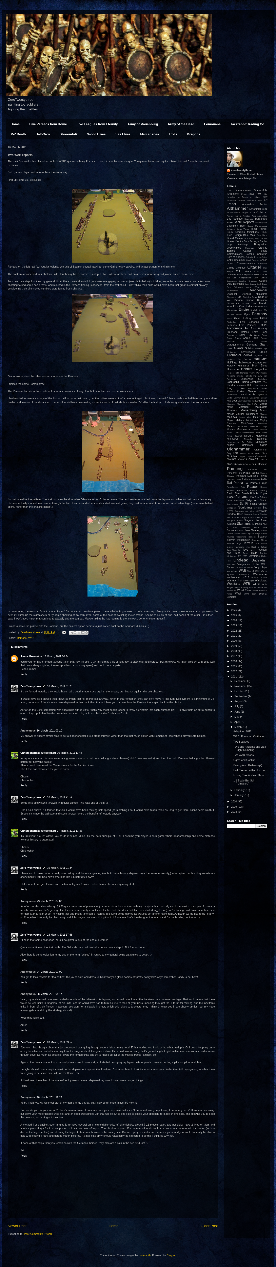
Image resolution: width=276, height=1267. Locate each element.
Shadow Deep (235, 514)
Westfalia (233, 583)
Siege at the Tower (255, 520)
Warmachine (234, 580)
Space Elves (240, 533)
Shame (251, 517)
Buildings (243, 244)
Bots (246, 241)
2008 (234, 811)
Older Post (209, 1226)
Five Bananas (249, 322)
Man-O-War (252, 404)
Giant (263, 344)
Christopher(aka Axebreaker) (38, 752)
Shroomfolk (69, 134)
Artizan (263, 212)
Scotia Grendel (258, 503)
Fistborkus (231, 322)
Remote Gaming (258, 490)
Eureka (239, 314)
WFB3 (256, 584)
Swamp (230, 543)
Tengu (238, 543)
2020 (234, 640)
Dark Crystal (250, 284)
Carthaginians (234, 254)
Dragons (193, 134)
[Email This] (71, 633)
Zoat (254, 594)
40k (259, 193)
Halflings (232, 362)
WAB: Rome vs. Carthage (248, 736)
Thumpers (239, 547)
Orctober (232, 456)
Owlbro (247, 464)
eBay (229, 306)
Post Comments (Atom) (38, 1233)
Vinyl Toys (260, 567)
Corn (256, 278)
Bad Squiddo (235, 218)
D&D (229, 283)
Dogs (254, 297)
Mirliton (231, 426)
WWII (246, 594)
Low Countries (245, 401)
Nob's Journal (234, 436)
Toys (245, 549)
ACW (265, 197)
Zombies (231, 597)
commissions (234, 274)
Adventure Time (254, 200)
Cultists (263, 280)
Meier (256, 417)
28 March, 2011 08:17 (49, 993)
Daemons (238, 283)
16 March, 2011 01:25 (59, 686)
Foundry (262, 328)
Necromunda (248, 433)
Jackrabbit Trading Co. (247, 124)
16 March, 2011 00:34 (55, 656)
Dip (239, 297)
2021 (252, 194)
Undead (241, 560)
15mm (244, 194)
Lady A (263, 391)
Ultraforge (254, 556)
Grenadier (234, 355)
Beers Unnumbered (257, 226)
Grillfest (247, 355)
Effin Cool (239, 306)
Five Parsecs (248, 325)
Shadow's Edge (239, 517)
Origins (242, 457)
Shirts (257, 517)
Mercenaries (149, 134)
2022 (234, 630)
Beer (242, 225)
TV (239, 556)
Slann (256, 527)
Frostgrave (232, 335)
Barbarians (261, 218)
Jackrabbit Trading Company (244, 381)
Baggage (248, 219)
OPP (257, 453)
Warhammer (260, 574)
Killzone (263, 385)
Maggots (231, 404)
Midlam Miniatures (247, 420)
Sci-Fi (244, 503)
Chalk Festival (252, 260)
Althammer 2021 (258, 209)
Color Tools (260, 271)
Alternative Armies (254, 204)
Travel (252, 550)
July (237, 706)
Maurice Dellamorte (247, 414)
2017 (234, 656)
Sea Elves (123, 134)
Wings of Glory (241, 587)
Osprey (250, 457)
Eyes (247, 314)
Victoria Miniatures (244, 567)
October (239, 691)
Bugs (229, 245)
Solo (241, 530)
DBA (257, 287)
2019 (234, 646)
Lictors (245, 398)
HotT (237, 373)
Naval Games (234, 433)
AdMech (241, 200)
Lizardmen (254, 398)
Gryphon (258, 355)
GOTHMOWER (248, 352)
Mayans (263, 414)
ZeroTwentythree (30, 686)
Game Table (250, 337)
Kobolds (231, 391)
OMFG (243, 453)
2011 (234, 676)
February (239, 790)
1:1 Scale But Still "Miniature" (244, 782)
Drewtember (233, 303)
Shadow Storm (251, 514)
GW (265, 355)
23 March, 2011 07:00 (49, 901)
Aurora (238, 216)
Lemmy (237, 398)
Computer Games (250, 275)
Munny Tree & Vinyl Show (248, 775)
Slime (264, 527)
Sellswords (261, 511)
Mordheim (242, 426)
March (238, 726)
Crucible (242, 281)
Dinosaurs (231, 297)
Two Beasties (241, 741)
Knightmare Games (257, 388)
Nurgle (230, 445)
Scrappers (231, 508)
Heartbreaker (260, 362)
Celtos (264, 257)
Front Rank (259, 332)
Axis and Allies (259, 216)
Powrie (263, 475)
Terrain (248, 543)
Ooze (250, 453)
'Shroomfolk (260, 190)
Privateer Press (234, 479)
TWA (244, 556)
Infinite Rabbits (244, 376)
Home (15, 124)
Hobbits (246, 369)
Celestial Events (253, 257)
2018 (234, 651)
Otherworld (261, 456)
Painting (235, 468)
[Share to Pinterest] (86, 633)
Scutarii (257, 508)
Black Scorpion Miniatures (243, 232)
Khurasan (241, 385)
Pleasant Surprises (247, 475)
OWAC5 (263, 460)
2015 (234, 666)
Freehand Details (238, 332)
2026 (234, 610)
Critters (264, 278)
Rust (257, 497)
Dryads (245, 303)
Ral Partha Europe (255, 483)
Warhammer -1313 (238, 577)
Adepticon (231, 200)
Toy (239, 550)
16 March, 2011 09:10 (49, 730)
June (237, 711)
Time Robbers (252, 547)
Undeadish (259, 560)
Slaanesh (245, 527)
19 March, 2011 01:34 (59, 867)
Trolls (173, 134)
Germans (252, 344)
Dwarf (254, 303)
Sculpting (245, 507)
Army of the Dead (181, 124)
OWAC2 (231, 459)
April (237, 721)
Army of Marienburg (142, 124)
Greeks (263, 352)
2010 (234, 801)
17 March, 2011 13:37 (69, 830)
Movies (231, 429)
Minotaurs (262, 423)
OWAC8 (240, 464)
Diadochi (232, 294)
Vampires (231, 564)
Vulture (234, 571)
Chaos (263, 259)
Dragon (238, 300)
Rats (243, 487)
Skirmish (257, 524)
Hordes (230, 373)
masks (230, 414)
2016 (234, 661)
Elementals (232, 310)
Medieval (232, 416)
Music (255, 430)
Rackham (255, 479)
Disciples (247, 297)
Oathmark (247, 445)
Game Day (245, 335)
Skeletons (244, 523)
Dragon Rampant (256, 300)
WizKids (252, 587)
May (237, 716)
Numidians (261, 442)
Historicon (233, 369)
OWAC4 (253, 459)
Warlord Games (259, 577)
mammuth (145, 1255)
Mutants (263, 430)
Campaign (250, 248)
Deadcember (258, 290)
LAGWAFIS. (232, 394)
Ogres (263, 444)
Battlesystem (261, 222)
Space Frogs (254, 533)
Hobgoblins (260, 369)
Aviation (247, 216)
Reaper (252, 486)
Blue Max (249, 235)
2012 (234, 671)
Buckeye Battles (258, 241)
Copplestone (245, 278)
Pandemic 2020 (258, 469)
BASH (230, 222)
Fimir (263, 318)
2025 (234, 615)
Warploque (261, 580)
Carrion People (255, 250)
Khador (231, 385)
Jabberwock (247, 379)
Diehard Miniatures (254, 294)
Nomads (248, 439)
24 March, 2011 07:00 (49, 971)
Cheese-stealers (246, 263)
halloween (245, 362)
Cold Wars (243, 271)
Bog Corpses (261, 238)
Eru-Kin (230, 314)
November (240, 686)
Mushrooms (244, 429)
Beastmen (232, 225)
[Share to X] (79, 633)
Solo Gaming (252, 530)
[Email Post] (64, 632)
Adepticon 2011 (242, 731)
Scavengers (232, 504)
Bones (230, 241)
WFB (246, 583)
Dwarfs (263, 303)
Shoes (240, 520)
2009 (234, 806)
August (238, 701)
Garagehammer (235, 344)
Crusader (253, 281)
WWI (238, 593)
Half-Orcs (43, 134)
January (239, 795)
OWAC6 (231, 464)
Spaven (231, 540)
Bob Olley (249, 238)
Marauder (243, 406)
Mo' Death (18, 134)
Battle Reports (244, 222)
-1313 (229, 191)
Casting (249, 254)
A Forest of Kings (249, 197)
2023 (234, 625)
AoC (255, 212)
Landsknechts (247, 394)
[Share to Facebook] (83, 633)
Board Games (235, 238)
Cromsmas (232, 281)
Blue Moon (262, 235)
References (242, 490)
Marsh (263, 410)
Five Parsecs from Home (48, 124)
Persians (232, 472)
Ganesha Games (255, 341)
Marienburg (248, 410)
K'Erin (264, 382)
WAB (31, 637)
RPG (251, 497)
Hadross (231, 359)
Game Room (260, 335)
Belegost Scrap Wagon (238, 229)
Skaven (231, 523)
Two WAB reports (243, 754)
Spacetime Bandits (246, 537)
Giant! (230, 349)
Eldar (249, 306)
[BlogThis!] (75, 633)
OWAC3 (242, 459)
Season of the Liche (244, 511)
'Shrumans (233, 193)
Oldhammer (238, 449)
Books (239, 241)
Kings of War (236, 388)
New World (261, 433)
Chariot (230, 263)
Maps (230, 407)
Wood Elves (96, 134)
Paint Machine (259, 464)
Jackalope (262, 379)
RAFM (263, 479)
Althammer (237, 208)
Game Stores (234, 338)
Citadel (254, 267)
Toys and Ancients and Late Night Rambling (249, 748)
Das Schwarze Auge (239, 287)
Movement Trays (258, 426)
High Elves (259, 365)
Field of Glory (243, 318)
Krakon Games (246, 391)
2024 (234, 620)
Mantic (263, 403)
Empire (244, 309)
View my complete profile (241, 178)
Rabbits (246, 479)
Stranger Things (259, 540)
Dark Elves (262, 284)
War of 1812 (253, 571)
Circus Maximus (236, 267)
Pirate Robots (251, 472)
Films (255, 319)
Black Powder (259, 228)
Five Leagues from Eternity (97, 124)
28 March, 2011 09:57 (59, 1042)
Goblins (249, 348)
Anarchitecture (233, 213)
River (237, 493)
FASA (229, 319)
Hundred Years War (249, 373)
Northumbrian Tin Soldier (240, 442)
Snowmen (232, 530)
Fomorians (212, 124)
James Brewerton (31, 656)
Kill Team (252, 385)
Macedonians (259, 400)
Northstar (262, 438)
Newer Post (17, 1226)
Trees (245, 553)
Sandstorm (239, 500)
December (240, 681)
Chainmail (239, 260)
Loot (234, 400)
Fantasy (259, 313)
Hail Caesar (244, 359)
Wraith (255, 590)
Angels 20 (247, 213)
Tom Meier (232, 550)
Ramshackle (232, 487)
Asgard (230, 216)
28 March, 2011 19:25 (49, 1097)
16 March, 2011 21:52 (59, 797)
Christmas (262, 263)
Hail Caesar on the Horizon (249, 770)
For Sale (250, 328)
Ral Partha (235, 483)
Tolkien (264, 547)
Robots (254, 493)
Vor (228, 571)
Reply (23, 674)
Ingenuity (257, 376)
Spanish (262, 536)
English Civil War (259, 310)
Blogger (171, 1255)
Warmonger (248, 581)
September (241, 696)
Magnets (241, 404)
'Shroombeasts (243, 190)
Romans (22, 637)
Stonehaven (243, 540)
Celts (230, 259)
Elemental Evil (260, 306)
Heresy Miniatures (238, 365)
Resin (230, 493)
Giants (238, 348)
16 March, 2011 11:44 (69, 752)
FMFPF (263, 325)
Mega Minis (245, 417)
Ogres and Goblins (244, 760)
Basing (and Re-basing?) (247, 765)
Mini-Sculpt (247, 423)
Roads (245, 493)
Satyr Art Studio (257, 500)
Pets (239, 472)
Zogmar (263, 593)
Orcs (264, 453)
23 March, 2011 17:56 (59, 934)
